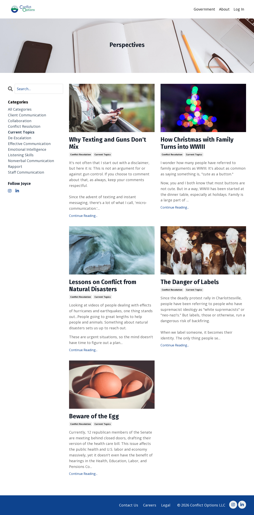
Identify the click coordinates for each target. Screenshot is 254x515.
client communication (27, 115)
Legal (165, 505)
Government (204, 9)
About (224, 9)
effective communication (29, 143)
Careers (149, 505)
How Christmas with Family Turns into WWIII (197, 143)
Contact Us (128, 505)
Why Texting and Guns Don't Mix (107, 143)
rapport (15, 166)
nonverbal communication (31, 160)
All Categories (20, 109)
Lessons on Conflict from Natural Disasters (102, 285)
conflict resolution (80, 154)
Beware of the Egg (94, 416)
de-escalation (19, 137)
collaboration (19, 120)
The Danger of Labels (190, 282)
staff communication (26, 172)
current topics (102, 154)
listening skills (21, 155)
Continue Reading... (83, 216)
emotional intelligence (27, 149)
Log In (239, 9)
